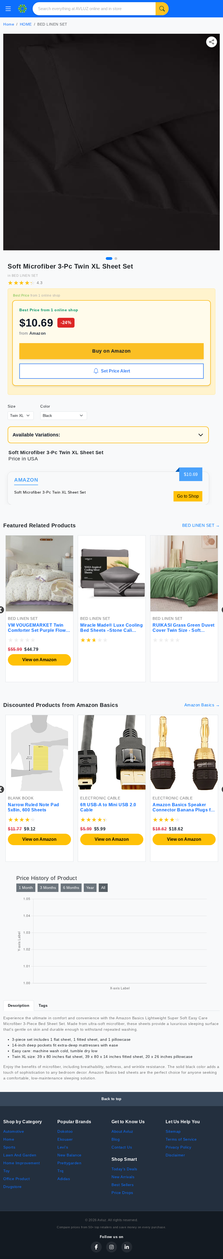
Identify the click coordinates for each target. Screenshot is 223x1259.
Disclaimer (175, 1155)
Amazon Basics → (202, 705)
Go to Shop (188, 496)
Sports (9, 1147)
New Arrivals (123, 1177)
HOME (26, 24)
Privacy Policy (178, 1147)
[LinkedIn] (126, 1247)
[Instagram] (111, 1247)
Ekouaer (65, 1139)
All (103, 887)
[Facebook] (96, 1247)
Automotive (13, 1131)
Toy (6, 1171)
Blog (116, 1139)
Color (45, 406)
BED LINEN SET (25, 276)
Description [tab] (18, 1005)
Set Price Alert (115, 371)
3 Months (48, 887)
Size (12, 406)
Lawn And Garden (19, 1155)
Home (8, 24)
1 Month (26, 887)
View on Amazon (39, 659)
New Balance (69, 1155)
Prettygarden (69, 1163)
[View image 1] (109, 258)
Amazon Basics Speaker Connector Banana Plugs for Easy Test (184, 809)
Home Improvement (21, 1163)
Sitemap (173, 1131)
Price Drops (122, 1192)
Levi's (62, 1147)
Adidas (63, 1179)
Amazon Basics (97, 705)
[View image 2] (115, 258)
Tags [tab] (43, 1005)
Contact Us (122, 1147)
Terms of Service (181, 1139)
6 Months (71, 887)
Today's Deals (124, 1169)
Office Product (16, 1179)
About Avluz (122, 1131)
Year (90, 887)
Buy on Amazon (111, 351)
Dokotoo (65, 1131)
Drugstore (12, 1186)
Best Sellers (123, 1185)
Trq (60, 1171)
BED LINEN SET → (201, 525)
